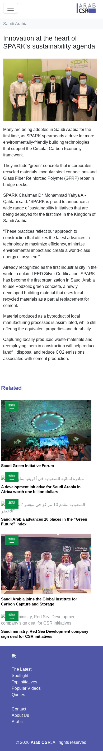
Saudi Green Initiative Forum (27, 465)
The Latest (21, 669)
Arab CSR (41, 742)
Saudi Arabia (15, 23)
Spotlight (20, 675)
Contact (19, 709)
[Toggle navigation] (10, 8)
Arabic (18, 721)
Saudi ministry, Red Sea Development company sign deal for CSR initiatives (44, 633)
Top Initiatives (24, 682)
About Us (20, 715)
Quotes (18, 694)
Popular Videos (26, 688)
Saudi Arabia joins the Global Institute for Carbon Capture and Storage (39, 601)
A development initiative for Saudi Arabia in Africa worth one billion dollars (41, 489)
